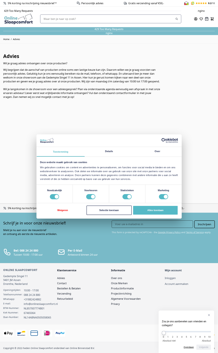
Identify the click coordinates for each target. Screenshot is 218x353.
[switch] (90, 196)
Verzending (64, 293)
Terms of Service (195, 232)
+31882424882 (32, 299)
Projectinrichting (121, 293)
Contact (62, 283)
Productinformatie (122, 288)
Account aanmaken (176, 284)
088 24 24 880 (32, 295)
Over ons (116, 278)
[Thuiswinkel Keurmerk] (186, 3)
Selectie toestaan (109, 210)
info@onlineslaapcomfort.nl (41, 304)
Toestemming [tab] (60, 151)
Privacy (115, 304)
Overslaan (189, 347)
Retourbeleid (65, 299)
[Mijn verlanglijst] (201, 18)
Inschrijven (204, 224)
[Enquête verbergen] (209, 315)
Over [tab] (157, 151)
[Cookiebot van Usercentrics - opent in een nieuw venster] (164, 140)
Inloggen (170, 278)
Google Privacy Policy (169, 232)
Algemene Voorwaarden (126, 299)
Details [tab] (109, 151)
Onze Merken (119, 283)
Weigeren (62, 210)
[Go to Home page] (18, 19)
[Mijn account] (195, 18)
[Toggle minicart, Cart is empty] (212, 18)
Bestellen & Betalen (69, 288)
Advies (16, 39)
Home (6, 39)
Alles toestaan (155, 210)
